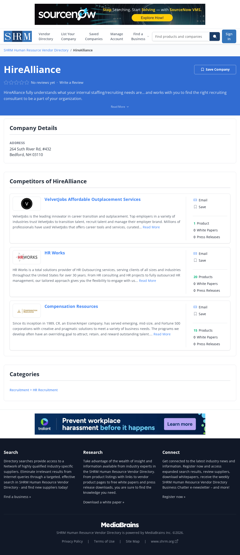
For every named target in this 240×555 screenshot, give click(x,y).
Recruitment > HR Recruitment (34, 390)
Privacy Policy (72, 541)
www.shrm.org (163, 541)
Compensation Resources (71, 306)
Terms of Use (104, 541)
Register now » (173, 496)
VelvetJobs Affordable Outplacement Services (93, 199)
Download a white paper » (103, 502)
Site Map (133, 541)
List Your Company (68, 36)
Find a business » (17, 496)
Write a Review (71, 82)
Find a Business (138, 36)
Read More (151, 227)
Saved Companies (94, 36)
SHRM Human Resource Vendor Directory (36, 50)
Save (202, 207)
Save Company (218, 69)
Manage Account (116, 36)
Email (203, 200)
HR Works (55, 253)
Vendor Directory (46, 36)
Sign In (229, 36)
